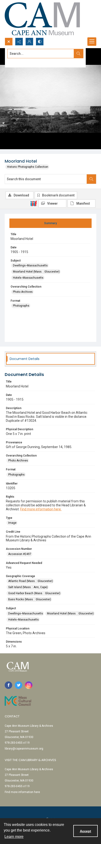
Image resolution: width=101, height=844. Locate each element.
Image (12, 522)
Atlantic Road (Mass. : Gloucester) (30, 581)
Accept (85, 831)
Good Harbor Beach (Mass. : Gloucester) (34, 593)
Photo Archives (23, 291)
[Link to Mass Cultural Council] (18, 701)
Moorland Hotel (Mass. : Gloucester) (36, 271)
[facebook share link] (8, 685)
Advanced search (19, 62)
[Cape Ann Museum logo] (42, 18)
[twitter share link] (18, 685)
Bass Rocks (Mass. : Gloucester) (29, 599)
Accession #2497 (19, 554)
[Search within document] (91, 179)
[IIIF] (33, 203)
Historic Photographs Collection (27, 166)
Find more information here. (41, 509)
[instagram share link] (28, 685)
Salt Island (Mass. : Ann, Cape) (28, 587)
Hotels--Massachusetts (28, 277)
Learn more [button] (13, 837)
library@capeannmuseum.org (24, 748)
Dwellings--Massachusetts (30, 265)
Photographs (21, 305)
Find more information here (22, 792)
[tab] (50, 223)
